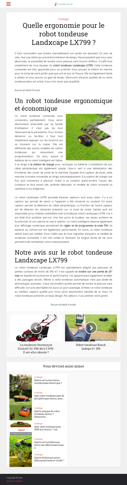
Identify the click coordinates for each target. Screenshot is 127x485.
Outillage (63, 19)
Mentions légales (14, 481)
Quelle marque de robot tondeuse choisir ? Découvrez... (47, 414)
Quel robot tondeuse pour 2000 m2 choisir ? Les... (47, 428)
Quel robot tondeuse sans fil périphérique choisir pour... (49, 397)
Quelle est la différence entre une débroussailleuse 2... (49, 445)
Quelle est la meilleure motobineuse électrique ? (48, 381)
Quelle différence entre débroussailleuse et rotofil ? (49, 459)
